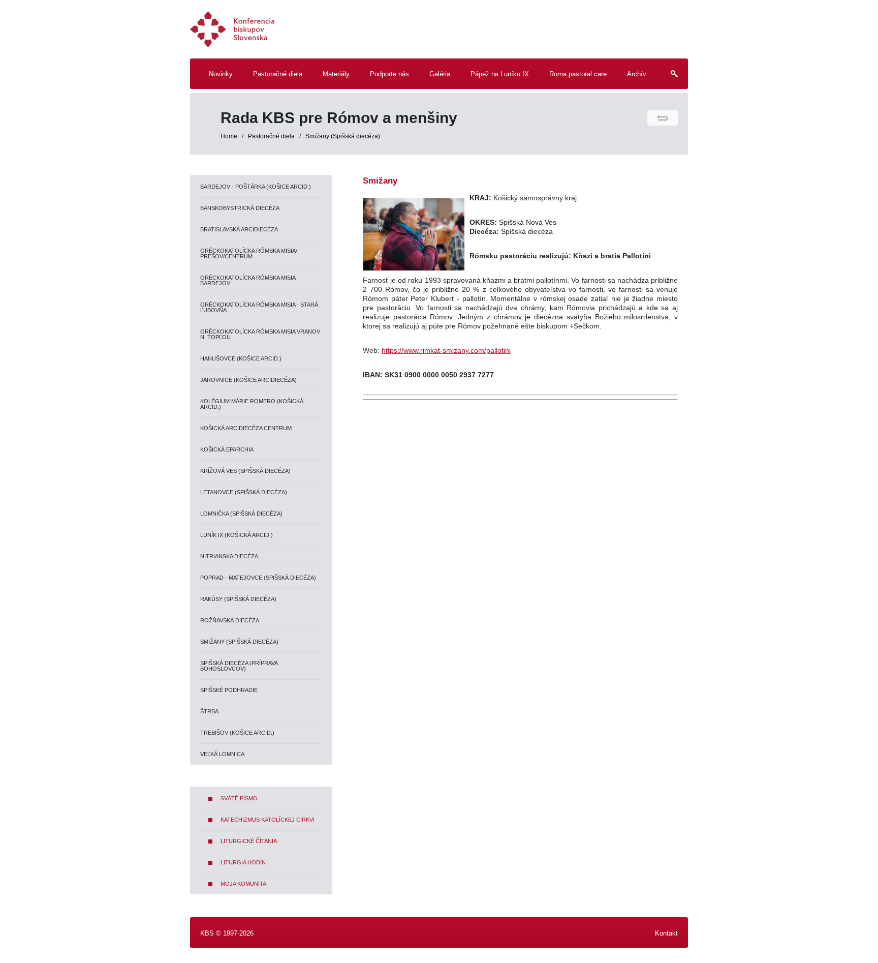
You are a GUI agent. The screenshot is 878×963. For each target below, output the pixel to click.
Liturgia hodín (243, 862)
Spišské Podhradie (229, 690)
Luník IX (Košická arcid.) (236, 535)
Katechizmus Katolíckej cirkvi (268, 820)
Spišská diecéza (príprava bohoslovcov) (238, 666)
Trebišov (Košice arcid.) (237, 733)
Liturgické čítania (249, 841)
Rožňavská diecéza (229, 620)
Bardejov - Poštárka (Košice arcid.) (255, 187)
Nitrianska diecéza (229, 556)
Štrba (209, 711)
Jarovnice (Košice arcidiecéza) (248, 380)
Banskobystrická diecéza (239, 208)
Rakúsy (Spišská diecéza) (238, 599)
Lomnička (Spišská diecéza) (241, 513)
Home (229, 136)
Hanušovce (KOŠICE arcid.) (240, 358)
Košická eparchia (227, 449)
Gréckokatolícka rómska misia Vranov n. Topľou (260, 334)
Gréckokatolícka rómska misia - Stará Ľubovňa (259, 307)
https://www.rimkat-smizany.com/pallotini (446, 350)
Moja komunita (243, 884)
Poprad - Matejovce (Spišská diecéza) (258, 578)
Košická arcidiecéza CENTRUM (246, 428)
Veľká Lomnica (222, 754)
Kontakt (666, 933)
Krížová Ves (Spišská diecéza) (245, 471)
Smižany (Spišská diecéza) (342, 136)
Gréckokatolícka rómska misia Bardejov (247, 280)
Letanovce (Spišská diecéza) (243, 492)
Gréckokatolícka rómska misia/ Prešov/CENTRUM (248, 253)
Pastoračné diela (272, 136)
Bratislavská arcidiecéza (239, 229)
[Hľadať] (670, 79)
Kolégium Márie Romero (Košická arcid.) (251, 404)
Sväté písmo (239, 798)
